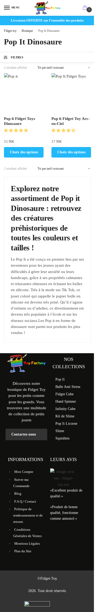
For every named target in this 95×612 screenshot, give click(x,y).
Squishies (62, 438)
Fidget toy (10, 31)
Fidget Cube (64, 394)
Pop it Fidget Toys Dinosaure (19, 121)
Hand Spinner (65, 401)
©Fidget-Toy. (47, 578)
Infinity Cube (65, 409)
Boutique (27, 31)
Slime (59, 431)
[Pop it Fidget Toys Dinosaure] (24, 93)
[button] (16, 130)
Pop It (60, 379)
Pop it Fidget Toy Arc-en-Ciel (70, 121)
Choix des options (24, 152)
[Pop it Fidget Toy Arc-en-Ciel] (71, 93)
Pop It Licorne (66, 424)
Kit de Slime (64, 416)
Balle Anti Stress (67, 387)
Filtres (17, 57)
